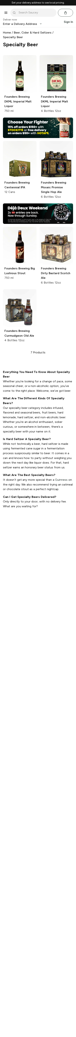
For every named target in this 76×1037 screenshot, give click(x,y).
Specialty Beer (13, 37)
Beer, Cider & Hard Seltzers (32, 32)
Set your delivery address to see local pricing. (38, 2)
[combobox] (36, 12)
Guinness (61, 479)
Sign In (68, 22)
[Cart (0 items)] (65, 13)
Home (7, 32)
